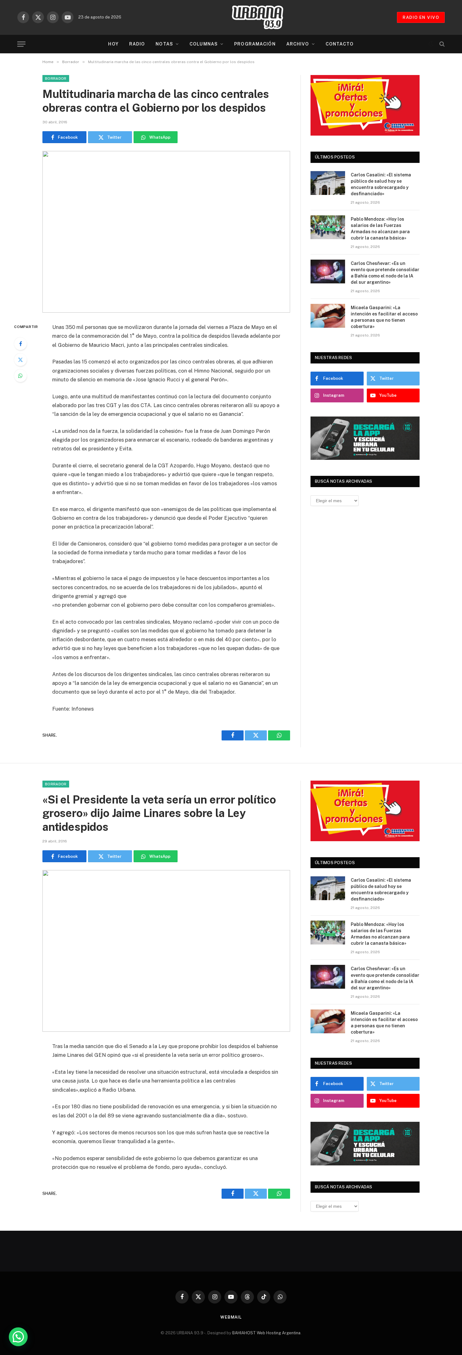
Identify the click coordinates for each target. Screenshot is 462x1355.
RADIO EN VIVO (421, 17)
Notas (164, 43)
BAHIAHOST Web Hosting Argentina (266, 1333)
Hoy (113, 43)
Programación (254, 43)
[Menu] (21, 44)
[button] (18, 1336)
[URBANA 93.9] (264, 17)
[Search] (441, 44)
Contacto (340, 43)
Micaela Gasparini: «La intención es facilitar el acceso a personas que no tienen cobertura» (384, 317)
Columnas (204, 43)
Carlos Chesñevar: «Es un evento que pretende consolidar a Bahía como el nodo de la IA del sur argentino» (385, 273)
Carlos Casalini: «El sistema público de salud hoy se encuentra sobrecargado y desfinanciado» (381, 184)
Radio (137, 43)
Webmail (231, 1317)
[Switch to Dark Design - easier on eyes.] (431, 44)
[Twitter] (20, 359)
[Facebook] (20, 343)
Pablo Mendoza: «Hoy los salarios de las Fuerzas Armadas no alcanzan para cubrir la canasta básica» (380, 228)
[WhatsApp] (20, 375)
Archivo (297, 43)
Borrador (56, 78)
